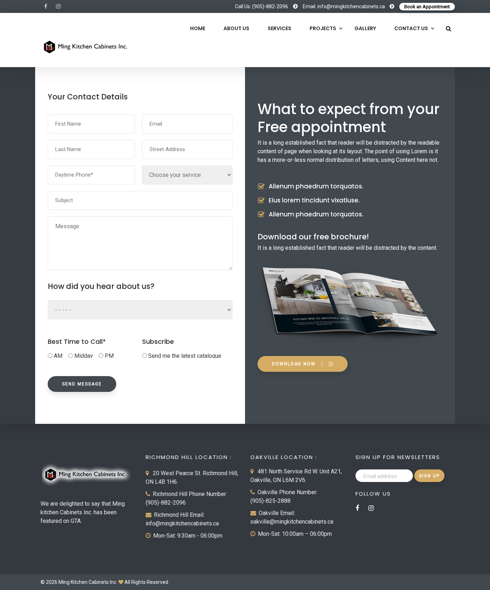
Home (197, 28)
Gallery (365, 28)
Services (279, 28)
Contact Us (411, 28)
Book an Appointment (427, 6)
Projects (323, 28)
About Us (236, 28)
